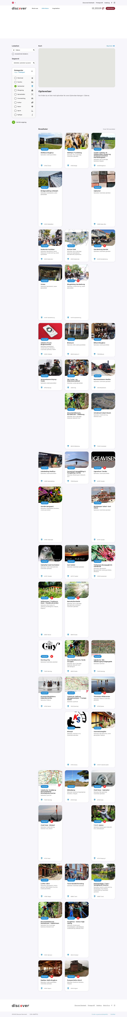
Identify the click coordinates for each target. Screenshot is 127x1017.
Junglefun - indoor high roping (76, 922)
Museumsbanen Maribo (102, 379)
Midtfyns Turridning (74, 153)
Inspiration (56, 8)
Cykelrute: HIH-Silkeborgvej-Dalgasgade (103, 660)
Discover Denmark (88, 2)
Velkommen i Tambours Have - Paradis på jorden (49, 602)
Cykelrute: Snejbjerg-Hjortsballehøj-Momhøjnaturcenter (48, 791)
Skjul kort (110, 46)
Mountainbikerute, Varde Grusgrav (76, 660)
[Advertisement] (63, 26)
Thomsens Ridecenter (102, 696)
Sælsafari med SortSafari (50, 565)
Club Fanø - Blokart (48, 825)
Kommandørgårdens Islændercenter (48, 697)
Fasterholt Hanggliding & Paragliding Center (76, 472)
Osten (43, 284)
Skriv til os (106, 1005)
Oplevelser (110, 8)
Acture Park (71, 249)
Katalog (107, 2)
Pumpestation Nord (74, 980)
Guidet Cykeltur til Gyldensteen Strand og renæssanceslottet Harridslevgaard (102, 155)
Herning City (45, 660)
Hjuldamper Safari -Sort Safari (102, 507)
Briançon (70, 343)
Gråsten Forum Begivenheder (46, 343)
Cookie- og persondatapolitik (100, 1014)
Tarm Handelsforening (75, 883)
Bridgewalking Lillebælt (49, 191)
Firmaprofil (99, 2)
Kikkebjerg (71, 790)
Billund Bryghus (99, 343)
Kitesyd (70, 731)
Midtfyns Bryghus (47, 153)
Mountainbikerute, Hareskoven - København (50, 922)
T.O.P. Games (98, 825)
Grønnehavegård (100, 731)
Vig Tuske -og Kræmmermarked (73, 380)
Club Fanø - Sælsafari (101, 790)
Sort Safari (71, 565)
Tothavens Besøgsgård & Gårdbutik (103, 565)
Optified (113, 1014)
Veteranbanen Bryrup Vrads (48, 380)
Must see (35, 8)
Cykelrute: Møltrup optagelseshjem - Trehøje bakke (76, 698)
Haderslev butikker (48, 249)
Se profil (44, 149)
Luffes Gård (45, 883)
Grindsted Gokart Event (102, 413)
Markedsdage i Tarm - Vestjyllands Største (102, 884)
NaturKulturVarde (73, 601)
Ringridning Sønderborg (76, 284)
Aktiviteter (45, 8)
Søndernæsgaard (47, 506)
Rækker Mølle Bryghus (49, 980)
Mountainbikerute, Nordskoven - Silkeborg (75, 413)
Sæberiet (97, 191)
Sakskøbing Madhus (48, 471)
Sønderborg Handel (101, 249)
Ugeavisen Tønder (100, 471)
